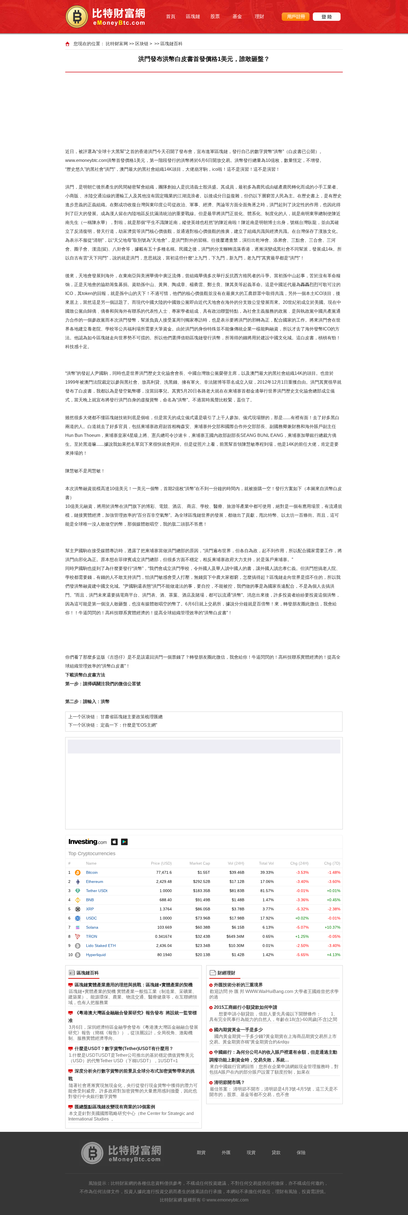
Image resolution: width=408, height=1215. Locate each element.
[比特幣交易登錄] (327, 16)
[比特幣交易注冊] (295, 16)
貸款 (276, 1152)
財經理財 (226, 973)
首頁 (170, 16)
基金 (237, 16)
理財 (259, 16)
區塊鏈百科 (171, 43)
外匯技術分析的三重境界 (238, 984)
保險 (301, 1152)
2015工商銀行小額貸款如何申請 (245, 1007)
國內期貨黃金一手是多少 (238, 1029)
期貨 (201, 1152)
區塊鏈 (193, 16)
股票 (215, 16)
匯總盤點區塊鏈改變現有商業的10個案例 (115, 1106)
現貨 (251, 1152)
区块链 (141, 43)
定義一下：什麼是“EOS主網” (128, 725)
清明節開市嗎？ (229, 1082)
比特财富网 (117, 43)
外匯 (226, 1152)
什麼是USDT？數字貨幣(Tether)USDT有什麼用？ (124, 1048)
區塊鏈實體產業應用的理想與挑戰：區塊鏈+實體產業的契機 (134, 984)
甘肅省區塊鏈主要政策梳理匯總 (131, 716)
